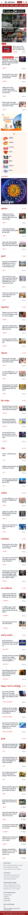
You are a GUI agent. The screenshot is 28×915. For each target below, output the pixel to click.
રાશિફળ (4, 68)
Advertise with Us (8, 894)
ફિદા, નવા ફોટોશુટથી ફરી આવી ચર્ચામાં (11, 867)
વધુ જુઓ (24, 208)
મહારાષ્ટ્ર (4, 319)
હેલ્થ (4, 751)
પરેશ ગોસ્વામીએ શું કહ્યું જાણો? (10, 879)
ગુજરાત (17, 5)
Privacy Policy (7, 900)
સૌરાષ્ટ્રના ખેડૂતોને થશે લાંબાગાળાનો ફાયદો (12, 885)
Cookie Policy (7, 898)
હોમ (2, 5)
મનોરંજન (4, 81)
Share (24, 52)
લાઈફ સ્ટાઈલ (5, 649)
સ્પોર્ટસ (4, 518)
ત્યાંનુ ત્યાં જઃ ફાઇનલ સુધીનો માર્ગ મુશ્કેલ (11, 877)
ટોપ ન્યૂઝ (6, 5)
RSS (4, 906)
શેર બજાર (5, 413)
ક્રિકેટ (4, 793)
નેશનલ (12, 5)
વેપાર (4, 460)
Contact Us (6, 896)
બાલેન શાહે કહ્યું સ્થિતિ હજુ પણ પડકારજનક (12, 887)
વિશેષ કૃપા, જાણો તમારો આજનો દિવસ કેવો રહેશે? (13, 865)
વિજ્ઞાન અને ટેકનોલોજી (7, 701)
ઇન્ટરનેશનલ (5, 600)
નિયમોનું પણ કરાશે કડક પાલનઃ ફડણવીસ (11, 888)
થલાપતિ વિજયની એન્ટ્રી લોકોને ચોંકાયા (11, 875)
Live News (15, 52)
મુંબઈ (21, 5)
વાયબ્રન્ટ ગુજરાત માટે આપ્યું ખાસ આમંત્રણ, (12, 869)
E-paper (19, 2)
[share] (21, 807)
